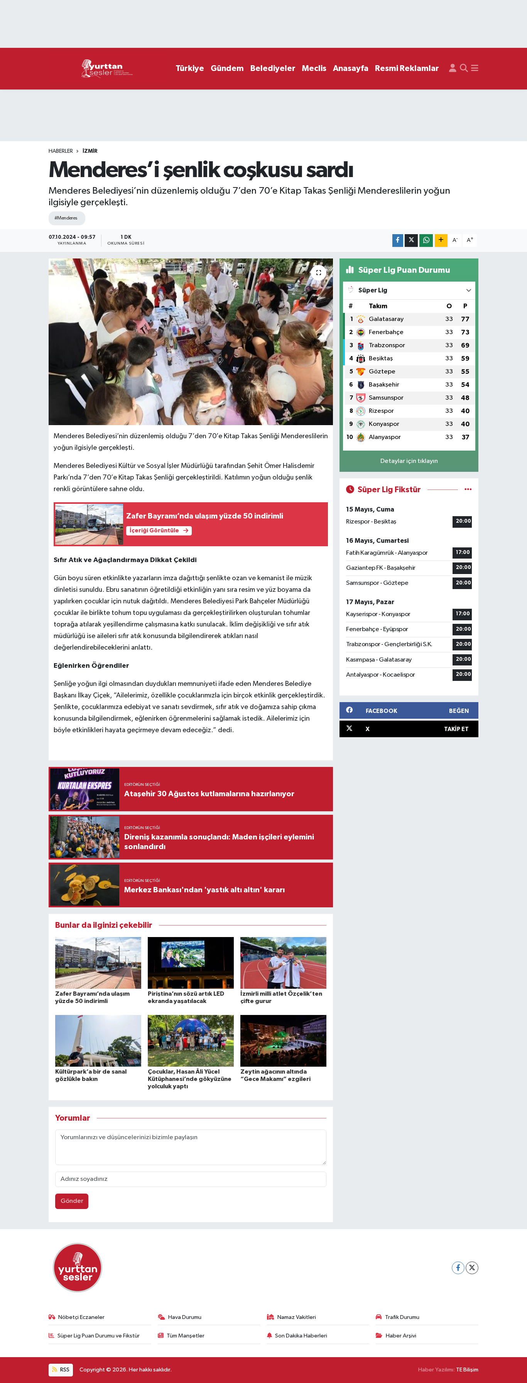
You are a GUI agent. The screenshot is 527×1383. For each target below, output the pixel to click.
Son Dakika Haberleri (301, 1336)
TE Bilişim (467, 1370)
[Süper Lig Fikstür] (468, 489)
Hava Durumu (184, 1317)
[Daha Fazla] (441, 240)
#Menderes (66, 218)
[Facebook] (458, 1267)
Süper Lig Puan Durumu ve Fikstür (98, 1336)
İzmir (90, 151)
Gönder (72, 1201)
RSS (64, 1370)
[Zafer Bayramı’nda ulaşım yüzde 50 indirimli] (98, 962)
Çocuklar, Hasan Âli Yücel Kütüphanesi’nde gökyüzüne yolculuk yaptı (189, 1079)
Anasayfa (350, 68)
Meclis (314, 68)
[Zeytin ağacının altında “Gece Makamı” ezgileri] (283, 1040)
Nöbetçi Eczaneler (81, 1317)
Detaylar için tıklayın (409, 461)
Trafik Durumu (402, 1317)
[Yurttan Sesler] (107, 68)
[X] (472, 1267)
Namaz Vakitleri (296, 1317)
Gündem (227, 68)
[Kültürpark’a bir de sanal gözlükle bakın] (98, 1040)
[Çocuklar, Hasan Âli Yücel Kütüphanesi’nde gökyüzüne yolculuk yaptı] (191, 1040)
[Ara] (464, 69)
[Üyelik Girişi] (452, 69)
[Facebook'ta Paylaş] (397, 240)
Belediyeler (273, 68)
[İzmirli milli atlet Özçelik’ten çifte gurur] (283, 962)
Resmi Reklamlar (407, 68)
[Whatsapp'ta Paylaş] (426, 240)
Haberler (61, 151)
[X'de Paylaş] (411, 240)
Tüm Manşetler (185, 1336)
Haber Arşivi (401, 1336)
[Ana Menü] (474, 69)
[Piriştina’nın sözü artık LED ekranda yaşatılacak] (191, 962)
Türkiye (190, 68)
